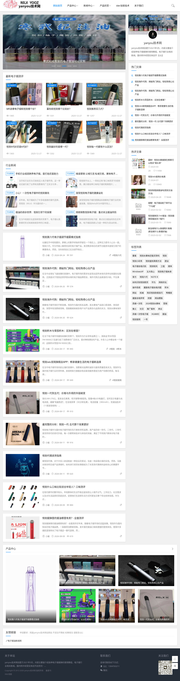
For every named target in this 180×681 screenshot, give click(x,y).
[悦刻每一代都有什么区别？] (104, 132)
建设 (167, 261)
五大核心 (151, 271)
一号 (146, 319)
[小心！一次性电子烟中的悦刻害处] (11, 201)
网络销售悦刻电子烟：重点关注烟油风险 (96, 212)
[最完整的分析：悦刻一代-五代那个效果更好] (23, 434)
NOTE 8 (154, 277)
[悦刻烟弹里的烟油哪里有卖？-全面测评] (23, 528)
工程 (163, 266)
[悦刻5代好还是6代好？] (24, 132)
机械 (142, 292)
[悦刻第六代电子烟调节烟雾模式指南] (23, 247)
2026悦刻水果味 (153, 303)
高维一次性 (137, 303)
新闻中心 (88, 5)
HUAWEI (155, 314)
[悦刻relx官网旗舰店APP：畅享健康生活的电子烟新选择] (23, 372)
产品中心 (71, 5)
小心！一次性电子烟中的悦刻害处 (32, 193)
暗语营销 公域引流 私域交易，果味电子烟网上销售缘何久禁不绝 (108, 173)
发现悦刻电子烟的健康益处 (89, 193)
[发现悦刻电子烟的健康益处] (71, 201)
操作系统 (136, 287)
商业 (160, 308)
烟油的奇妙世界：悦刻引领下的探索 (34, 212)
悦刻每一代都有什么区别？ (100, 146)
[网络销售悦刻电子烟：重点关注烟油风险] (71, 221)
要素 (134, 255)
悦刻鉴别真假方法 (153, 261)
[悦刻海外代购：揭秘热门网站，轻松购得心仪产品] (23, 278)
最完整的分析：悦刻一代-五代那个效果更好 (65, 424)
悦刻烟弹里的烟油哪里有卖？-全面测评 (63, 518)
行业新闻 (10, 173)
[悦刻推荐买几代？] (104, 94)
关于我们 (138, 5)
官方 (134, 277)
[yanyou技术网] (22, 7)
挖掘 (150, 298)
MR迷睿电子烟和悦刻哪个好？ (21, 108)
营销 (165, 303)
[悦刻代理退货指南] (23, 465)
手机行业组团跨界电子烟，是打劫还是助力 (37, 173)
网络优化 (163, 282)
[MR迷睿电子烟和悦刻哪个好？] (24, 94)
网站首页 (57, 5)
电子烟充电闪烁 (139, 266)
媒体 (170, 266)
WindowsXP (137, 271)
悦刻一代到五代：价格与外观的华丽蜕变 (63, 393)
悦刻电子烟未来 (165, 271)
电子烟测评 (11, 85)
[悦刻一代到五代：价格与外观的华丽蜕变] (23, 403)
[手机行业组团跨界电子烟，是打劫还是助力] (11, 182)
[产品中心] (172, 548)
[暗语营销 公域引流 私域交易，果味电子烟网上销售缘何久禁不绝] (71, 182)
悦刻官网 (118, 380)
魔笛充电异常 (138, 298)
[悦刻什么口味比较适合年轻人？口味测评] (23, 497)
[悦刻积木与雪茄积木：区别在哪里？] (23, 341)
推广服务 (151, 308)
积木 (120, 349)
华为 (154, 282)
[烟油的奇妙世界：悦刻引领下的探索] (11, 221)
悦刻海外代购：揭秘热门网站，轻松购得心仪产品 (68, 268)
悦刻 (113, 349)
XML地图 (8, 674)
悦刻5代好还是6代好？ (17, 146)
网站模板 (159, 298)
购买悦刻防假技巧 (155, 292)
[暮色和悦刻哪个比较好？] (64, 94)
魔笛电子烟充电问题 (152, 287)
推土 (134, 308)
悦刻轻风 (154, 266)
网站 (134, 292)
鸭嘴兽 (169, 292)
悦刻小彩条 (137, 261)
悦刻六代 (118, 255)
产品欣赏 (104, 5)
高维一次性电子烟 (140, 314)
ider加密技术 (122, 5)
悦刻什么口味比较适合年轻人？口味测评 (63, 486)
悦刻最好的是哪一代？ (58, 146)
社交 (142, 308)
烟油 (164, 314)
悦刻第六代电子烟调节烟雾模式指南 (61, 237)
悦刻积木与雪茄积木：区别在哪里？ (61, 330)
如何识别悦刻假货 (140, 282)
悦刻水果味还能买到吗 (149, 255)
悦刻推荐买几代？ (96, 108)
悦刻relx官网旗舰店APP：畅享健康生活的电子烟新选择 (71, 362)
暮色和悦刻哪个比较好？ (59, 108)
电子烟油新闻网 (15, 641)
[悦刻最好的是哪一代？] (64, 132)
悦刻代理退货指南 (51, 455)
